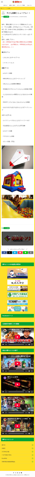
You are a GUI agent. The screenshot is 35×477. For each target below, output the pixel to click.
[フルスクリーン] (32, 344)
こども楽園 (6, 16)
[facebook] (13, 473)
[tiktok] (19, 473)
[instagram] (17, 473)
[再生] (3, 344)
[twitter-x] (15, 473)
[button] (4, 252)
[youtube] (21, 473)
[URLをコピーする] (30, 252)
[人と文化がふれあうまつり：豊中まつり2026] (17, 2)
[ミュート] (29, 344)
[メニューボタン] (2, 2)
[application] (17, 337)
